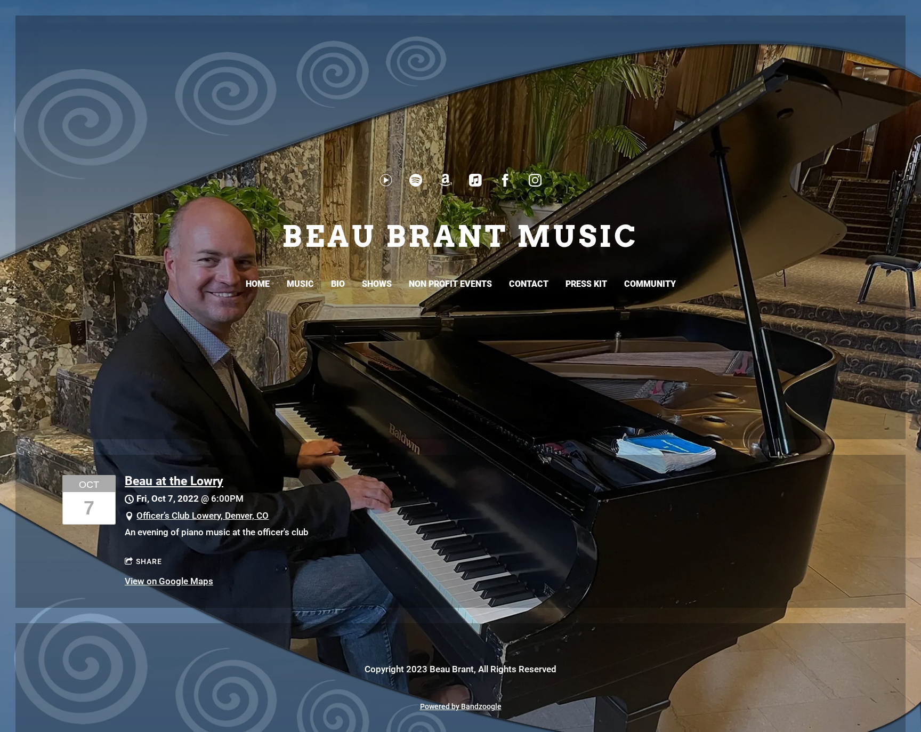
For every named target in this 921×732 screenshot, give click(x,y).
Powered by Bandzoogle (461, 706)
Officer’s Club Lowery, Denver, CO (202, 515)
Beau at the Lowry (174, 480)
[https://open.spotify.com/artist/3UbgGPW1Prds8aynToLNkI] (415, 180)
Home (258, 284)
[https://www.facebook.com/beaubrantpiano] (505, 180)
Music (300, 284)
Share (149, 561)
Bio (338, 284)
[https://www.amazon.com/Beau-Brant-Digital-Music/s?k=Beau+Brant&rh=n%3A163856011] (445, 180)
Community (650, 284)
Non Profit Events (450, 284)
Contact (528, 284)
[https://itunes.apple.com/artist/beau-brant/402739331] (475, 180)
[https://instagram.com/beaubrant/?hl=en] (535, 180)
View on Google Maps (169, 581)
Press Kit (586, 284)
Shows (377, 284)
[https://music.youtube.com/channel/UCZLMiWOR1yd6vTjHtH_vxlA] (385, 180)
